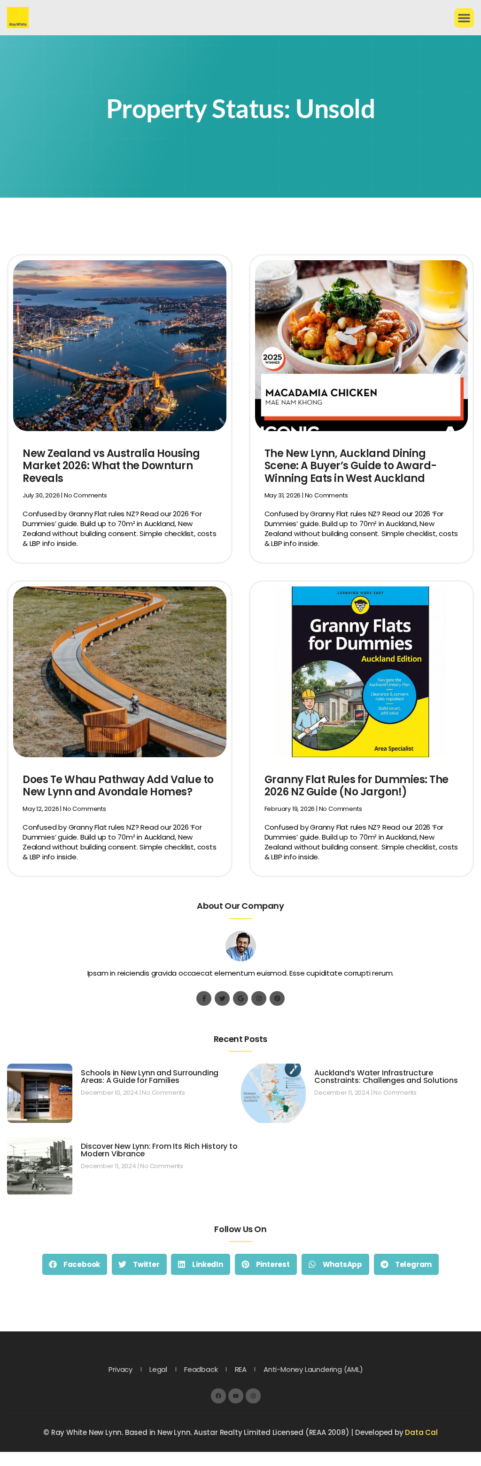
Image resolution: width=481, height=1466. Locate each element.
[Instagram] (258, 998)
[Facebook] (218, 1395)
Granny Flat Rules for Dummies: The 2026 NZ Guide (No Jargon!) (356, 785)
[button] (464, 18)
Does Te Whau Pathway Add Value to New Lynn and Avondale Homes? (118, 785)
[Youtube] (235, 1395)
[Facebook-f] (203, 998)
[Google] (240, 998)
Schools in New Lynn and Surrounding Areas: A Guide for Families (149, 1076)
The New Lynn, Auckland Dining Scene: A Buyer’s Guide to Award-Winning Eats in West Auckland (350, 466)
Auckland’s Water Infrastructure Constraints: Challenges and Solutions (386, 1076)
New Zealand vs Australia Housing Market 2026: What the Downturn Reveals (111, 466)
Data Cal (421, 1432)
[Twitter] (222, 998)
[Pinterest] (277, 998)
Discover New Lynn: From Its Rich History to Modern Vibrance (159, 1150)
